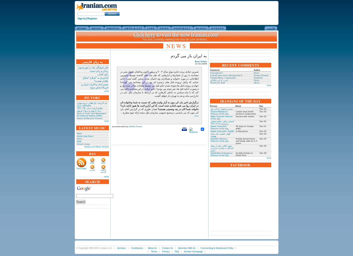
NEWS (164, 28)
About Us (152, 248)
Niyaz (79, 133)
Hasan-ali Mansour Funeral (89, 118)
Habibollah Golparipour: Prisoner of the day (222, 154)
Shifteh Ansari (135, 126)
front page (81, 168)
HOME (82, 28)
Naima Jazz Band (85, 136)
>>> (196, 116)
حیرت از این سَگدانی (219, 80)
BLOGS (201, 28)
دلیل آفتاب (102, 74)
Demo (256, 73)
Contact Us (167, 248)
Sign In (81, 18)
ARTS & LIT (133, 28)
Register (92, 18)
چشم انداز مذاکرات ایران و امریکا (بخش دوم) (94, 86)
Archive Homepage (193, 251)
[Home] (96, 11)
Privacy (166, 251)
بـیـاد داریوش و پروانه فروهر (89, 111)
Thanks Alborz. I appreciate (223, 78)
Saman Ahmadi (261, 75)
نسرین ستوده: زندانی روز (222, 109)
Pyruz (79, 139)
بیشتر (106, 91)
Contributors (137, 248)
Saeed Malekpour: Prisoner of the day (220, 112)
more (106, 121)
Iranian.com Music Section (96, 147)
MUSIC (97, 28)
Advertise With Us (187, 248)
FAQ (177, 251)
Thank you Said (217, 83)
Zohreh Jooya (83, 144)
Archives (121, 248)
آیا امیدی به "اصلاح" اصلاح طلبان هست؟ (95, 79)
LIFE (151, 28)
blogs (92, 163)
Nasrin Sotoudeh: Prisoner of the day (220, 127)
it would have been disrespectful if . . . (228, 75)
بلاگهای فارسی (103, 171)
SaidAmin (258, 78)
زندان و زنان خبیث (99, 71)
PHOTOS (113, 28)
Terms (154, 251)
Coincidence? (216, 73)
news (103, 163)
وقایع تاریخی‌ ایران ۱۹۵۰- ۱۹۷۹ (90, 108)
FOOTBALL (182, 28)
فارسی (271, 28)
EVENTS (217, 28)
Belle (79, 141)
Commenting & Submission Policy (217, 248)
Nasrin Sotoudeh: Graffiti (222, 131)
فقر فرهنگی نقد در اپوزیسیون (93, 67)
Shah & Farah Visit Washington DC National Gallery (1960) (91, 114)
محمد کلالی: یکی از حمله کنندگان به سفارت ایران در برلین (222, 148)
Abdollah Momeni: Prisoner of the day (220, 140)
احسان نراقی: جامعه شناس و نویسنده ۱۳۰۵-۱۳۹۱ (222, 122)
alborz (256, 83)
